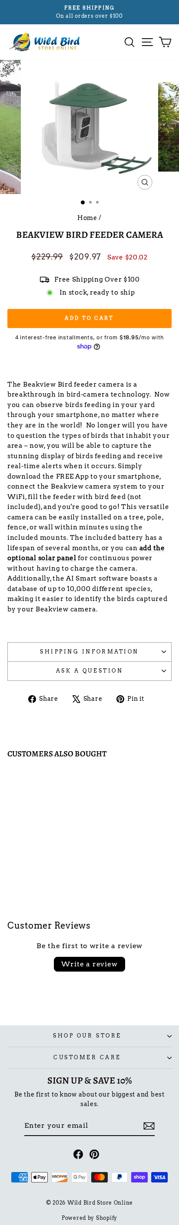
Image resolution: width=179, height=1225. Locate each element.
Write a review (89, 964)
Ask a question (89, 671)
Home (87, 217)
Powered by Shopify (89, 1218)
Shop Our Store (87, 1036)
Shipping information (89, 652)
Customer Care (87, 1057)
